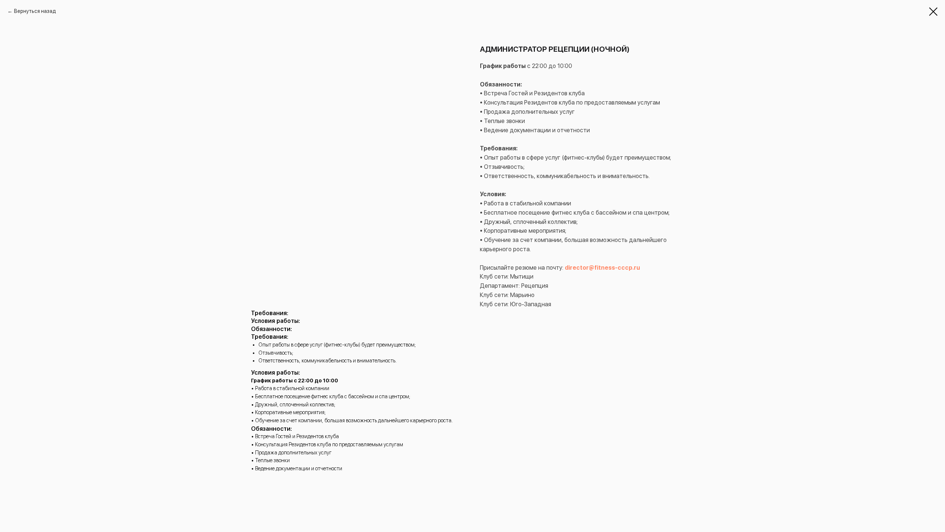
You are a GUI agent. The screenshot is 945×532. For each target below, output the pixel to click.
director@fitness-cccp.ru (602, 267)
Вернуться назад (35, 11)
